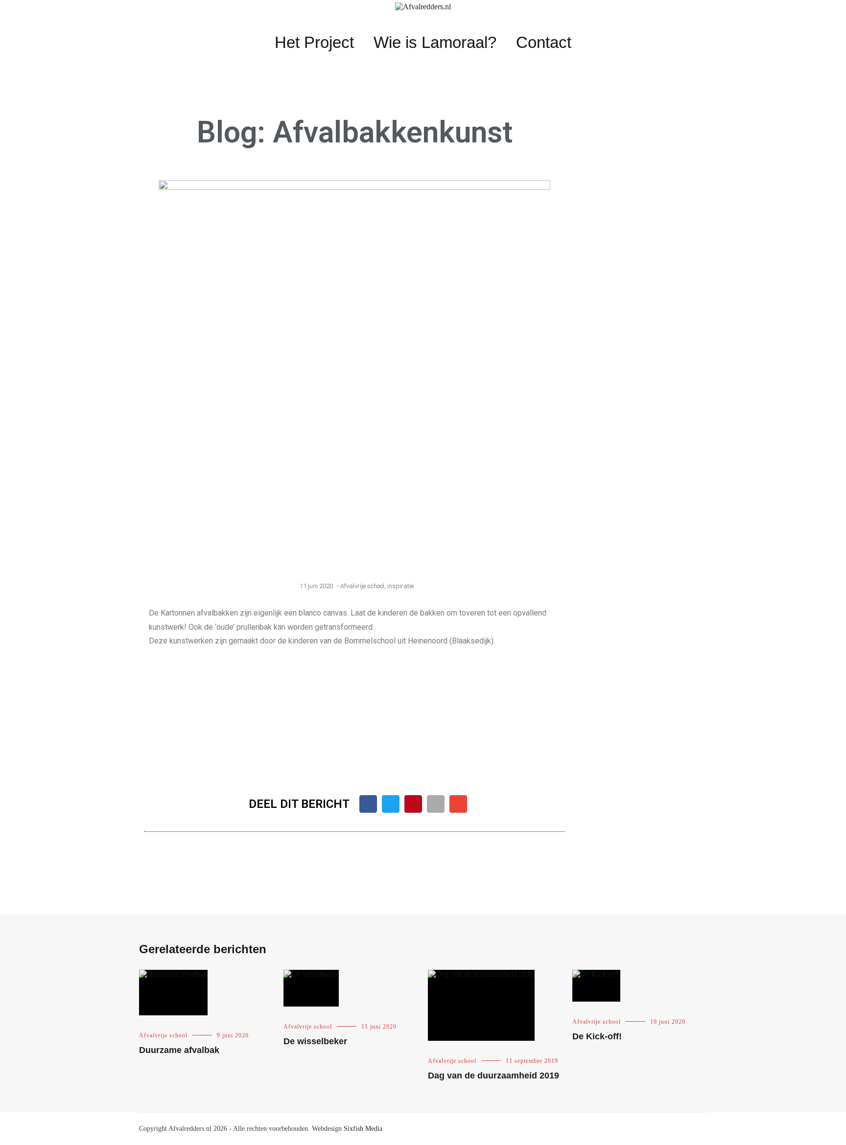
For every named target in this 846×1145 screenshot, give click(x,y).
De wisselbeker (315, 1041)
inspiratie (400, 586)
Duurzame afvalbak (179, 1050)
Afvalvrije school (362, 586)
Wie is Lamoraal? (435, 42)
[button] (158, 712)
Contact (543, 42)
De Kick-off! (597, 1036)
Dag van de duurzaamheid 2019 (493, 1075)
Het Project (314, 42)
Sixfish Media (363, 1128)
